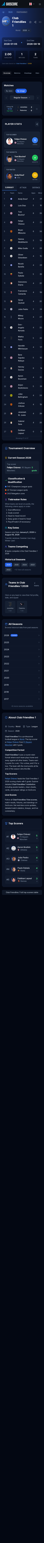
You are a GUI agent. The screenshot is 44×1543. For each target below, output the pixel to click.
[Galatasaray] (12, 422)
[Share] (35, 22)
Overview (6, 73)
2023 (33, 565)
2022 (8, 570)
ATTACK (23, 187)
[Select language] (32, 4)
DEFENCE (36, 187)
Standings (28, 73)
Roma (23, 871)
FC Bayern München (24, 838)
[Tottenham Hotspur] (12, 317)
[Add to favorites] (30, 22)
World (22, 739)
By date (9, 91)
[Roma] (12, 274)
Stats (37, 73)
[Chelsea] (12, 309)
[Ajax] (12, 248)
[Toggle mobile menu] (40, 3)
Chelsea (24, 860)
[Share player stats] (37, 124)
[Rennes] (12, 431)
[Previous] (6, 97)
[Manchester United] (12, 231)
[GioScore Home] (10, 4)
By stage (21, 91)
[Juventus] (12, 338)
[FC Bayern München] (12, 205)
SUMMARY (9, 187)
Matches (17, 73)
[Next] (38, 97)
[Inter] (12, 199)
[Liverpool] (12, 368)
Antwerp (23, 850)
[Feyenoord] (12, 283)
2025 (17, 565)
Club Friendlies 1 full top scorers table (22, 892)
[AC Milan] (12, 292)
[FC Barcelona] (12, 240)
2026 (8, 565)
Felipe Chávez (14, 467)
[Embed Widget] (40, 22)
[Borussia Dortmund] (12, 395)
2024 (24, 565)
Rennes (24, 881)
